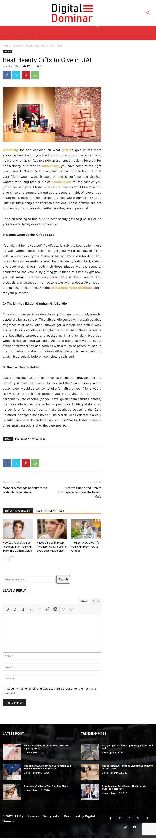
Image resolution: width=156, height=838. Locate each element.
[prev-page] (5, 558)
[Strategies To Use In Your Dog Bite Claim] (12, 792)
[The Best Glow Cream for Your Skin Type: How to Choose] (86, 529)
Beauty (7, 51)
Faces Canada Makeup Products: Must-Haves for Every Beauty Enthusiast (52, 546)
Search (63, 579)
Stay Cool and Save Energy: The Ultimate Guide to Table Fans (124, 787)
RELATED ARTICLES (18, 510)
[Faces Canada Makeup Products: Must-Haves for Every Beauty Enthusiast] (52, 529)
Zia (104, 752)
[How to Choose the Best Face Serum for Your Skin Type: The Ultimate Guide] (18, 529)
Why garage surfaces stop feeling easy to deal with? (127, 747)
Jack (27, 752)
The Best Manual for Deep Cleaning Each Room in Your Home (127, 767)
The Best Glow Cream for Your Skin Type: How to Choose (85, 546)
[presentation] (7, 609)
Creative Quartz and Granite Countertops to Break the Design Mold (79, 492)
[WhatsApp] (35, 75)
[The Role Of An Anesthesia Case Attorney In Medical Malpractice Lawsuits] (12, 772)
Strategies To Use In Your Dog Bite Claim (46, 786)
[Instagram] (120, 818)
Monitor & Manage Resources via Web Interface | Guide (25, 490)
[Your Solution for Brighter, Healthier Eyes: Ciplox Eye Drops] (12, 752)
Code (96, 601)
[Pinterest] (26, 75)
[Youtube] (134, 827)
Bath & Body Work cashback (30, 438)
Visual (84, 601)
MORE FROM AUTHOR (50, 510)
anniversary (50, 166)
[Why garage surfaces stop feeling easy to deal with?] (90, 752)
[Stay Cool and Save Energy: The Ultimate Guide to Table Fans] (90, 792)
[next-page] (11, 558)
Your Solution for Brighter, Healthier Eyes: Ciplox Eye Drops (46, 747)
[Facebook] (7, 75)
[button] (148, 13)
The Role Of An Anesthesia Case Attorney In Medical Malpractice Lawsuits (48, 767)
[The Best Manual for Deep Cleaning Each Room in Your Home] (90, 772)
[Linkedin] (129, 818)
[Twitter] (16, 75)
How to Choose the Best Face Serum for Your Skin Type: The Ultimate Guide (17, 546)
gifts (65, 150)
